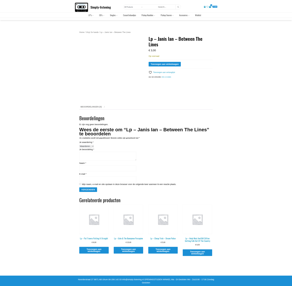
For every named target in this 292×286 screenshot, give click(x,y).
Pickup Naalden (147, 15)
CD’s (100, 15)
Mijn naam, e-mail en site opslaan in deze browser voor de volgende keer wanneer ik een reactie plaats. (129, 184)
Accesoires (183, 15)
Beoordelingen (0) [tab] (91, 107)
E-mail (82, 174)
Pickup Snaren (166, 15)
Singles (113, 15)
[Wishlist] (207, 7)
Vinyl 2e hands (92, 32)
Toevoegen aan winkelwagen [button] (94, 250)
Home (81, 32)
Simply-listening (100, 7)
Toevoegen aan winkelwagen (165, 64)
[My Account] (205, 7)
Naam (82, 163)
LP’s (90, 15)
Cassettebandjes (129, 15)
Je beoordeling (86, 149)
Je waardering (86, 142)
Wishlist (198, 15)
